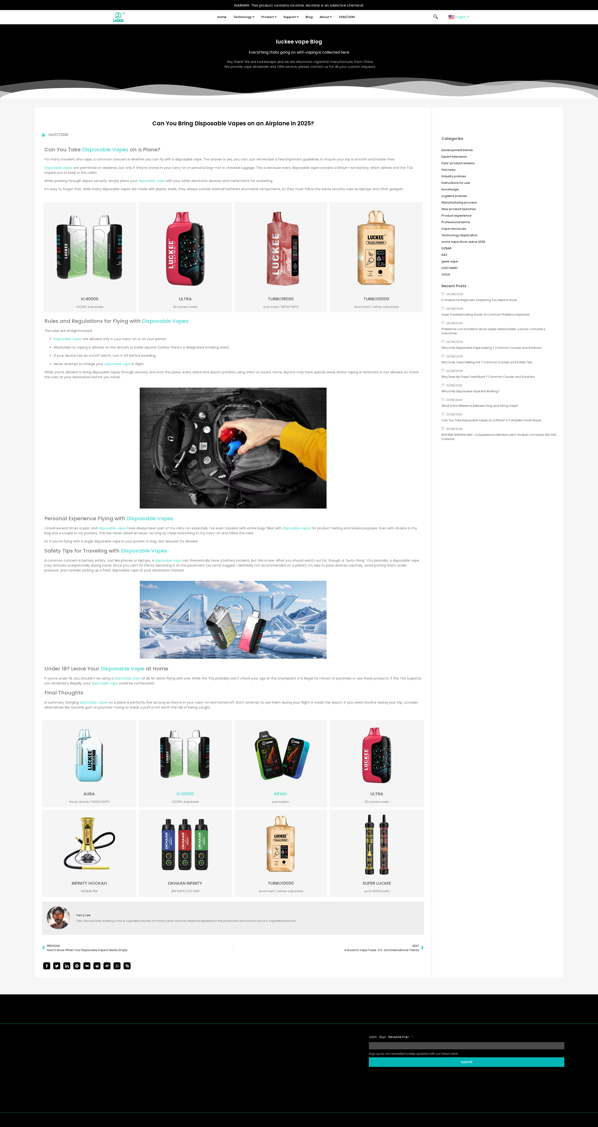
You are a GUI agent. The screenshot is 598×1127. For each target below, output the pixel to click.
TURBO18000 (281, 299)
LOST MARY (449, 268)
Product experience (456, 215)
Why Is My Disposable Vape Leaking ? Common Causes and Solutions (491, 348)
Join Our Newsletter (391, 1037)
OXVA (445, 274)
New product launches (458, 209)
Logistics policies (454, 196)
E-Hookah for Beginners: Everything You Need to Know (479, 300)
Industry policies (453, 176)
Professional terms (455, 222)
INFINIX (280, 794)
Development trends (457, 150)
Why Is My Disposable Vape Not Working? (470, 391)
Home (221, 17)
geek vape (449, 261)
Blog (309, 17)
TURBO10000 (376, 299)
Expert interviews (454, 156)
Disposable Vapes (105, 149)
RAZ (444, 255)
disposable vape (151, 180)
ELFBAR (446, 248)
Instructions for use (455, 183)
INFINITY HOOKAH (89, 883)
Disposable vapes (58, 167)
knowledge (450, 189)
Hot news (448, 169)
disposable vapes (112, 528)
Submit (467, 1062)
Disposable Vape (122, 668)
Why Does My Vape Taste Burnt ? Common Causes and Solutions (488, 377)
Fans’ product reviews (458, 163)
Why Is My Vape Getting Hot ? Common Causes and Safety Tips (486, 362)
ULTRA (185, 299)
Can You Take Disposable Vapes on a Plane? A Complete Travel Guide (491, 420)
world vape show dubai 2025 (463, 242)
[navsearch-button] (435, 17)
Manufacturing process (459, 202)
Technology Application (459, 235)
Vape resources (453, 228)
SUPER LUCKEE (377, 883)
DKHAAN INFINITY (185, 883)
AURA (89, 794)
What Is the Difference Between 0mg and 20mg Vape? (479, 406)
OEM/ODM (347, 17)
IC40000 (89, 299)
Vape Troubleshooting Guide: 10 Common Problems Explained (485, 314)
